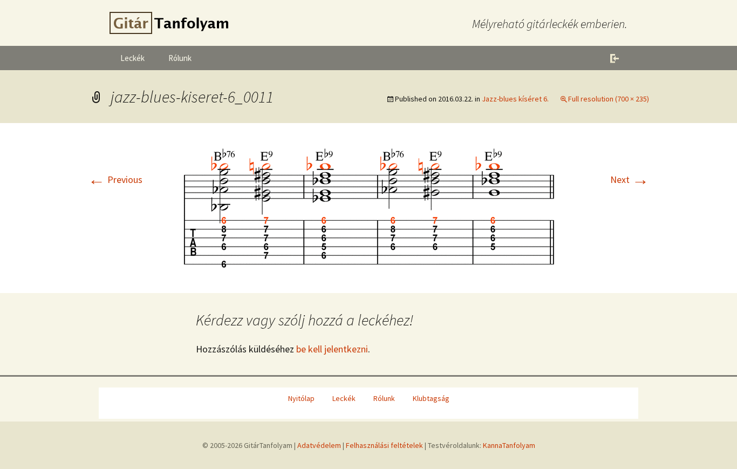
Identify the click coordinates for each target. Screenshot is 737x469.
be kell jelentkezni (332, 349)
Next (629, 179)
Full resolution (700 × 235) (608, 99)
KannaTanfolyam (509, 445)
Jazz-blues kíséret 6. (515, 99)
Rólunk (180, 58)
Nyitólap (301, 398)
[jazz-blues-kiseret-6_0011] (368, 207)
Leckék (132, 58)
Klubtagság (431, 398)
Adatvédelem (319, 445)
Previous (115, 179)
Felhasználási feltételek (384, 445)
